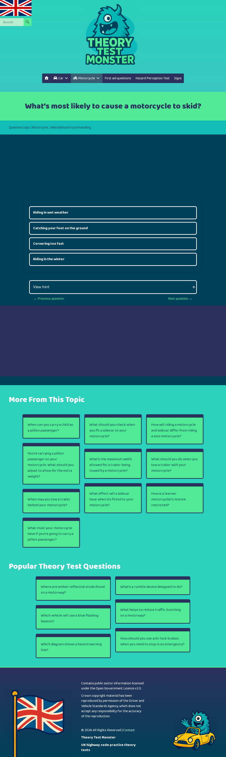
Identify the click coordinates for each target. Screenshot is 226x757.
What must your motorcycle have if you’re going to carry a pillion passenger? (50, 534)
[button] (113, 287)
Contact (129, 730)
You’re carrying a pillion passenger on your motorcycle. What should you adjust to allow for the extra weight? (51, 464)
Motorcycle (39, 127)
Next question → (180, 298)
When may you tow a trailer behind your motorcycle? (49, 502)
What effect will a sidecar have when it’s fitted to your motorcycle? (111, 499)
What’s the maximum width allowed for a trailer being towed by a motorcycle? (110, 465)
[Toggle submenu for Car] (66, 78)
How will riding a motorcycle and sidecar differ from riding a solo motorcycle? (174, 430)
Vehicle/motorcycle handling (70, 127)
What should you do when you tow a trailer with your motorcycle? (174, 465)
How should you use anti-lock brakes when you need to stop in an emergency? (152, 641)
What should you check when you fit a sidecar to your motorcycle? (112, 430)
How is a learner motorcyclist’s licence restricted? (168, 499)
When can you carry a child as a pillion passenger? (50, 427)
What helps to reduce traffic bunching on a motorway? (150, 613)
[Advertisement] (113, 165)
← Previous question (49, 298)
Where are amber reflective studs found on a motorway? (73, 590)
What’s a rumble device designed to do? (151, 587)
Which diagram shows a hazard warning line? (71, 647)
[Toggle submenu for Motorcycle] (98, 78)
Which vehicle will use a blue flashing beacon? (69, 618)
